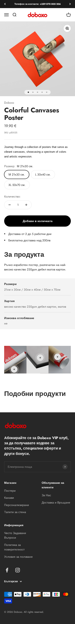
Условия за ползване (18, 557)
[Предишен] (5, 4)
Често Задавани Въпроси (15, 535)
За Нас (46, 495)
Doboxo (9, 103)
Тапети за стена (15, 512)
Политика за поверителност (14, 547)
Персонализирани (16, 505)
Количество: (12, 196)
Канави (9, 498)
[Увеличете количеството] (26, 205)
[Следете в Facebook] (7, 570)
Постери (10, 491)
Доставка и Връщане (56, 502)
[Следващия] (70, 4)
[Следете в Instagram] (17, 570)
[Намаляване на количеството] (9, 205)
